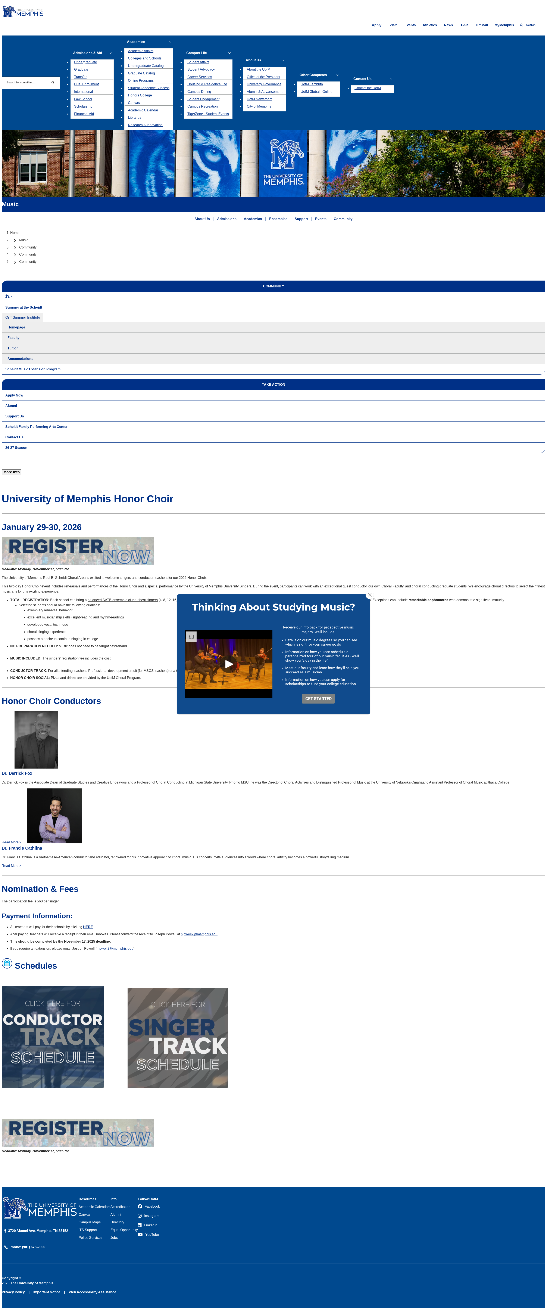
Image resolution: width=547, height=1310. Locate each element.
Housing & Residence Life (207, 84)
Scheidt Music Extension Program (32, 369)
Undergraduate (85, 62)
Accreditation (120, 1207)
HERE (88, 927)
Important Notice (46, 1292)
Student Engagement (203, 99)
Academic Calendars (94, 1207)
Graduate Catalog (141, 73)
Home (14, 233)
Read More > (11, 842)
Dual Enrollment (86, 84)
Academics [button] (136, 42)
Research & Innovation (145, 125)
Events (410, 25)
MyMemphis (504, 25)
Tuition (13, 348)
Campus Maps (90, 1222)
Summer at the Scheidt (23, 307)
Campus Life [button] (196, 53)
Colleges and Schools (145, 58)
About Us (202, 219)
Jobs (114, 1237)
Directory (117, 1222)
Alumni (11, 406)
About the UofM (258, 69)
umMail (482, 25)
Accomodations (20, 359)
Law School (83, 99)
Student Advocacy (201, 69)
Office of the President (263, 77)
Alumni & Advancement (264, 91)
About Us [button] (253, 60)
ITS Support (88, 1230)
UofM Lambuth (312, 84)
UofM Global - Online (316, 91)
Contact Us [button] (362, 79)
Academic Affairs (140, 51)
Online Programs (141, 80)
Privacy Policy (13, 1292)
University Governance (264, 84)
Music (23, 240)
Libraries (134, 117)
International (83, 91)
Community (343, 219)
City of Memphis (259, 106)
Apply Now (14, 395)
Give (464, 25)
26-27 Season (16, 447)
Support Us (14, 416)
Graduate (81, 69)
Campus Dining (199, 91)
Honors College (140, 95)
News (448, 25)
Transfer (80, 77)
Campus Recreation (202, 106)
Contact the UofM (367, 88)
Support (301, 219)
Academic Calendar (143, 110)
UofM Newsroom (259, 99)
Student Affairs (198, 62)
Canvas (134, 103)
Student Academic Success (148, 88)
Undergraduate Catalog (146, 66)
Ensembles (278, 219)
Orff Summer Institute (22, 317)
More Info (11, 472)
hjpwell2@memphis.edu (199, 934)
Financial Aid (84, 114)
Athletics (430, 25)
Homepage (16, 327)
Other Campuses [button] (313, 75)
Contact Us (14, 437)
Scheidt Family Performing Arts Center (36, 427)
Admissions (227, 219)
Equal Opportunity (124, 1230)
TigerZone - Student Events (208, 114)
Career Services (199, 77)
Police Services (90, 1237)
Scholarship (83, 106)
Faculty (13, 338)
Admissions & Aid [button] (87, 53)
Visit (393, 25)
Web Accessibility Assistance (92, 1292)
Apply (376, 25)
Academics (253, 219)
